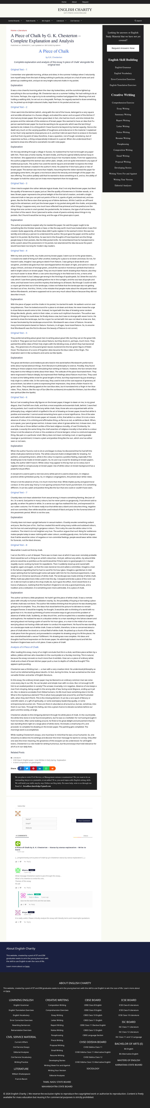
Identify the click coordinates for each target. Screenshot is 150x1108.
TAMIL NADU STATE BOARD (57, 1081)
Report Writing (123, 120)
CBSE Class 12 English (93, 1030)
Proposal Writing (123, 161)
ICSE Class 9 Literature (129, 1010)
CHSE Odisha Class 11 (93, 1047)
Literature (60, 21)
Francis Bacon (21, 1079)
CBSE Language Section (93, 1035)
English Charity (75, 9)
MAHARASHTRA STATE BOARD (57, 1086)
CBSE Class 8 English (93, 1005)
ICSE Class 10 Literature (128, 1015)
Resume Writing (123, 138)
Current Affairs (21, 1042)
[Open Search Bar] (138, 20)
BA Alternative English (128, 1054)
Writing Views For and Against (123, 173)
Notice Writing (123, 132)
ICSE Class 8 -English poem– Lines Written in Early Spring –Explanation (39, 760)
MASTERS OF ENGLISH (128, 1060)
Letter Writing (123, 126)
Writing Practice (21, 1062)
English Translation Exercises (123, 85)
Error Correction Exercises (123, 79)
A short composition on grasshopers (27, 762)
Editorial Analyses (123, 185)
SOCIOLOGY (93, 1068)
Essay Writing (123, 108)
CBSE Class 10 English (93, 1015)
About (74, 2)
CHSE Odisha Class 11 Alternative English (93, 1052)
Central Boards (13, 21)
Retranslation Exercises (21, 1030)
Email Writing (123, 155)
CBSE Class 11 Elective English (93, 1025)
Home (64, 2)
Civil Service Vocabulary (21, 1057)
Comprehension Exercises (57, 1010)
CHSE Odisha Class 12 (93, 1057)
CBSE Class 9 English (93, 1010)
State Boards (30, 21)
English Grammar (123, 67)
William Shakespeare (21, 1074)
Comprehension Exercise (123, 102)
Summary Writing (123, 114)
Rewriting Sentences (21, 1025)
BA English (46, 21)
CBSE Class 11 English (93, 1020)
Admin (30, 894)
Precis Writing (57, 1040)
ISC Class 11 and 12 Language (129, 1037)
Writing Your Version (123, 179)
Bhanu (37, 897)
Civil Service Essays (21, 1047)
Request (85, 2)
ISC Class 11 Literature (129, 1027)
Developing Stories (123, 167)
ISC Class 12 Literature (129, 1032)
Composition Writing (123, 149)
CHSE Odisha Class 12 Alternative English (93, 1062)
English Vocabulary (123, 73)
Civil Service (74, 21)
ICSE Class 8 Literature (129, 1005)
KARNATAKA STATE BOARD (128, 1064)
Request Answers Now (123, 48)
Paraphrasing (123, 143)
